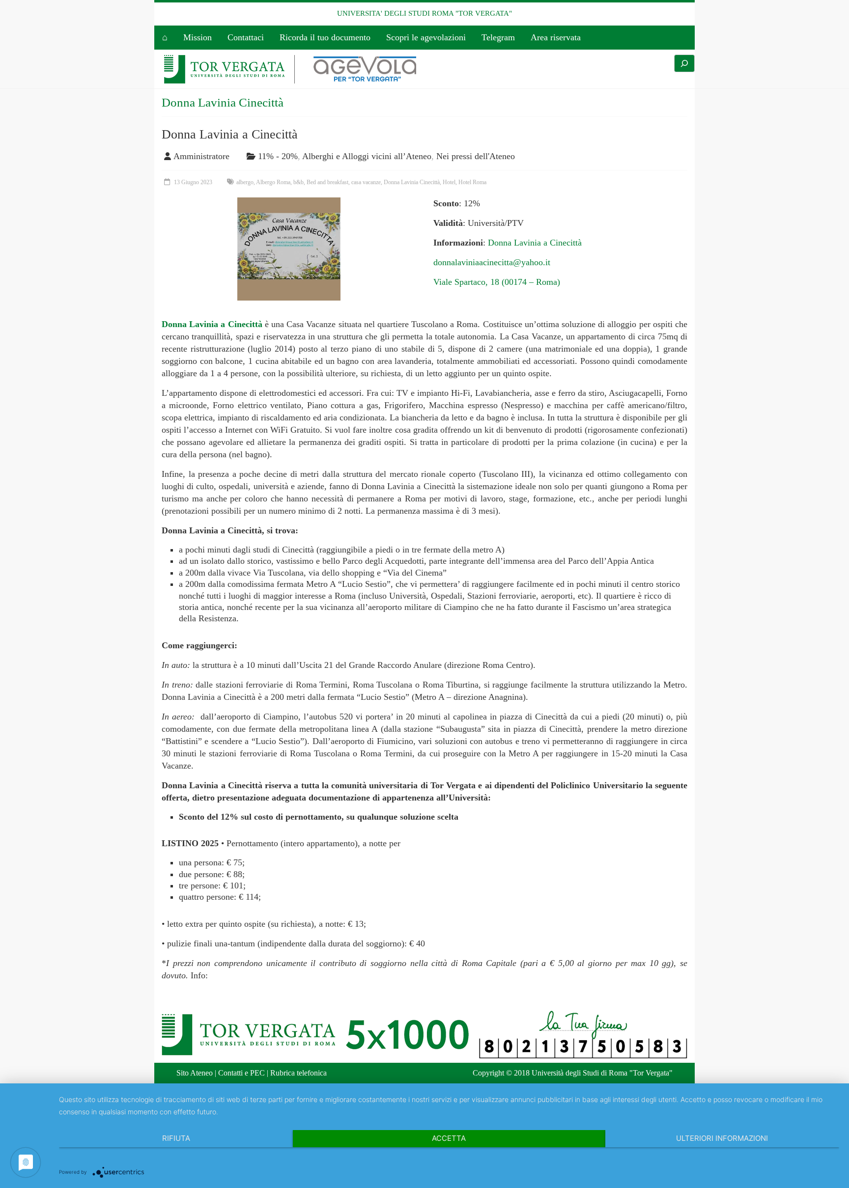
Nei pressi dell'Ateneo (475, 156)
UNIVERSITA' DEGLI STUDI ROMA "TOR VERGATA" (424, 13)
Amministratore (201, 156)
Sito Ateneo (194, 1073)
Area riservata (556, 37)
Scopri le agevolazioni (426, 37)
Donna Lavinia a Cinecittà (230, 134)
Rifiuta (176, 1138)
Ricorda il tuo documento (325, 37)
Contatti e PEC (241, 1073)
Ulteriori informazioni (722, 1138)
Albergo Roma (273, 182)
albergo (245, 182)
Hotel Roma (472, 182)
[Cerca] (684, 63)
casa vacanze (366, 182)
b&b (298, 182)
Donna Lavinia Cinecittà (412, 182)
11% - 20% (278, 156)
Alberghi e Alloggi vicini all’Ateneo (366, 156)
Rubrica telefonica (298, 1073)
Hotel (449, 182)
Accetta (449, 1138)
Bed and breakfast (327, 182)
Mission (197, 37)
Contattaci (245, 37)
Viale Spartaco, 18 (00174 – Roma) (496, 282)
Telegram (498, 37)
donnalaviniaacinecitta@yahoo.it (491, 262)
